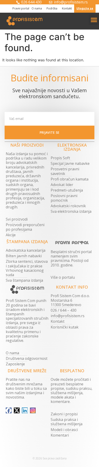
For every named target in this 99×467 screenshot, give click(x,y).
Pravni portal (20, 8)
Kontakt (67, 8)
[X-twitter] (17, 410)
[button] (94, 20)
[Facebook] (9, 410)
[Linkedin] (25, 410)
